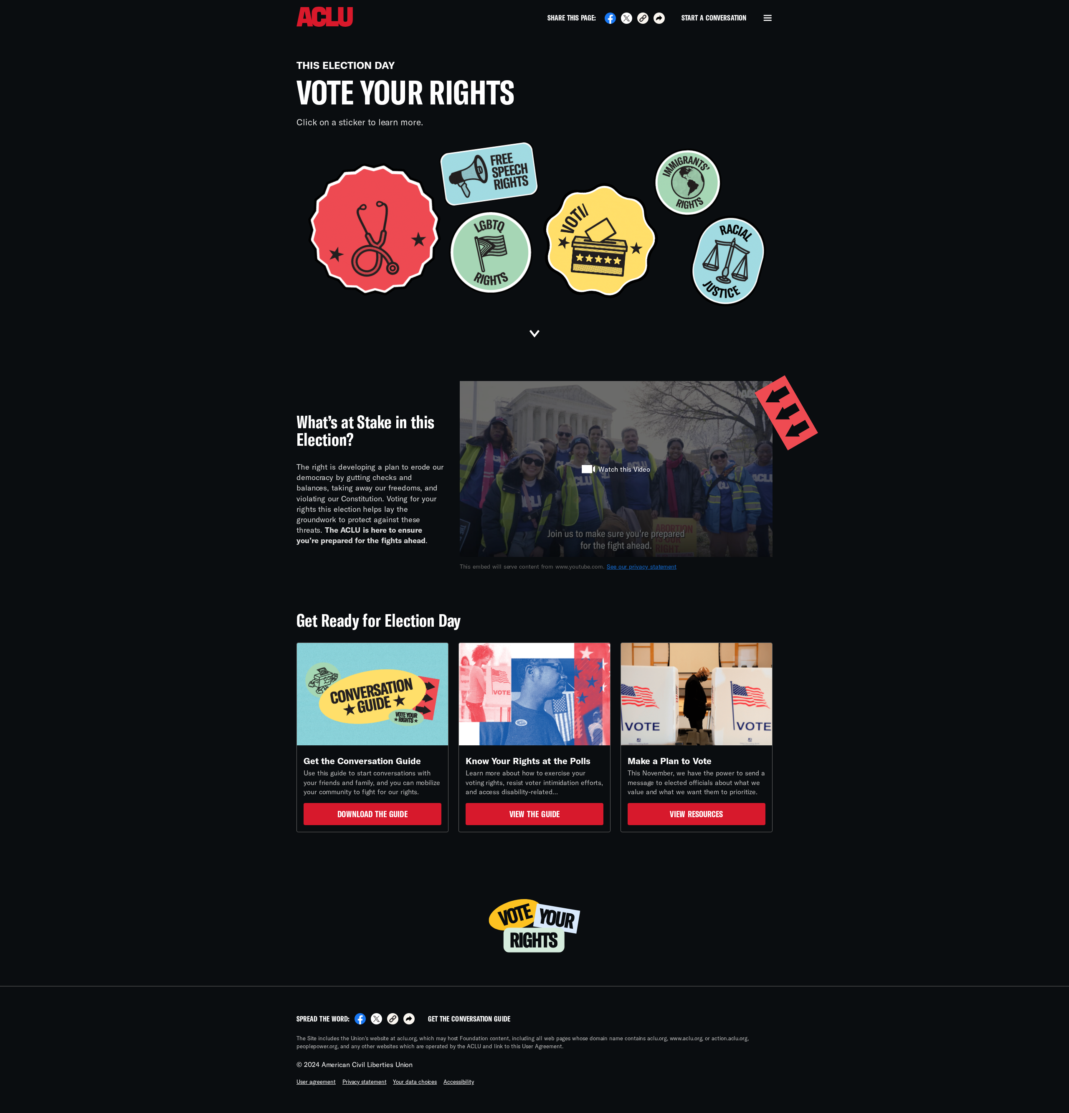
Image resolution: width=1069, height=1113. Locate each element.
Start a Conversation (713, 18)
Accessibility (458, 1081)
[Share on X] (626, 20)
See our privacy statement (641, 566)
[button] (642, 19)
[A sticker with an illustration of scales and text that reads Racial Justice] (728, 261)
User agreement (316, 1081)
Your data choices (415, 1081)
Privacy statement (364, 1081)
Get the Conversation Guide (469, 1019)
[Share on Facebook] (610, 20)
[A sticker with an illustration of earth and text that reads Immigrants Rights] (688, 182)
